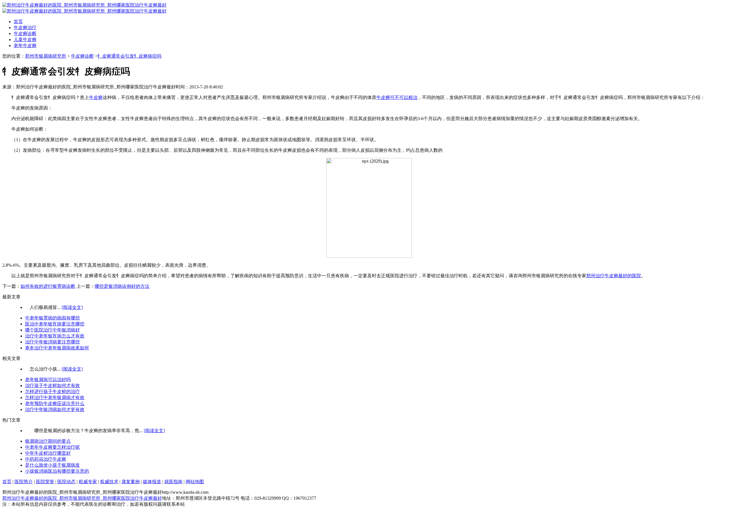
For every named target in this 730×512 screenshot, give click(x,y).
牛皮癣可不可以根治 (396, 97)
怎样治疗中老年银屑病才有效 (54, 397)
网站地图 (195, 481)
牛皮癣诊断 (25, 33)
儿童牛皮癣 (25, 39)
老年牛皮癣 (25, 45)
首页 (18, 21)
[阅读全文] (72, 307)
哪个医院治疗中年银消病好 (52, 329)
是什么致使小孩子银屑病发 (52, 465)
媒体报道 (152, 481)
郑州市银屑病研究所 (45, 56)
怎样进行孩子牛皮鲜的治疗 (52, 391)
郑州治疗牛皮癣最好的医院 (613, 275)
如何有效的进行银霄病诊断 (48, 286)
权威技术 (109, 481)
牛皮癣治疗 (25, 27)
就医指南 (173, 481)
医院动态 (66, 481)
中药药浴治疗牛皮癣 (45, 459)
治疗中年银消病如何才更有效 (54, 409)
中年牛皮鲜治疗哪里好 (48, 453)
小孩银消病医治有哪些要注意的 (57, 471)
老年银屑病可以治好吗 (48, 379)
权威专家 (88, 481)
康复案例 (130, 481)
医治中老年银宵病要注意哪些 (54, 323)
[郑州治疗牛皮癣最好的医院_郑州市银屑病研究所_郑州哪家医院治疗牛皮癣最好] (84, 5)
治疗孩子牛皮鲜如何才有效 (52, 385)
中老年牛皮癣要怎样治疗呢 (52, 447)
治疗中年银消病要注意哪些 (52, 341)
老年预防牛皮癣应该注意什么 (54, 403)
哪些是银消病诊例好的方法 (122, 286)
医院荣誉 (45, 481)
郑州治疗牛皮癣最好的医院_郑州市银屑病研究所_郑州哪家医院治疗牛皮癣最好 (82, 498)
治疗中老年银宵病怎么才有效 (54, 335)
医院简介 (24, 481)
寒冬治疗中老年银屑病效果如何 (57, 347)
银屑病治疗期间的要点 (48, 441)
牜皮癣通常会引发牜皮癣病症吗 (129, 56)
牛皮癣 (96, 97)
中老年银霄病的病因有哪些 (52, 317)
